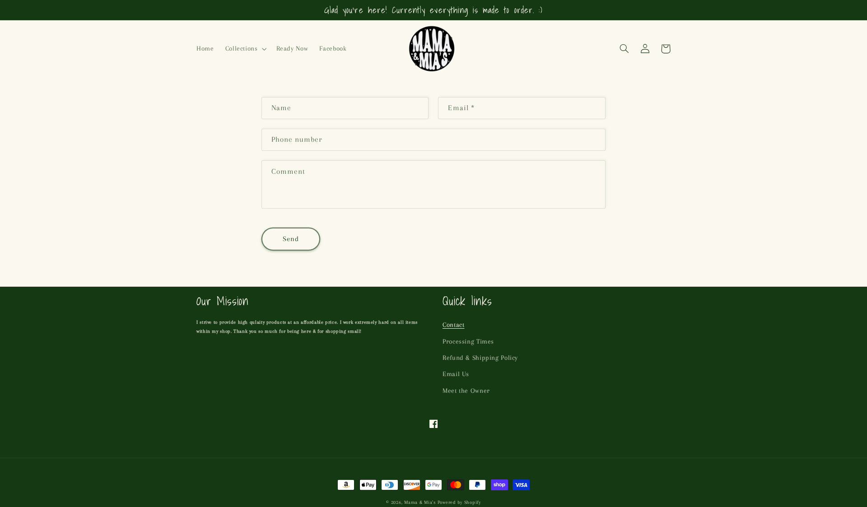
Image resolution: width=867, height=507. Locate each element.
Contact (453, 324)
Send (291, 239)
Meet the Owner (466, 390)
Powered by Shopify (459, 502)
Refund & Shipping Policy (480, 357)
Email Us (456, 373)
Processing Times (468, 341)
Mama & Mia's (420, 502)
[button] (244, 49)
